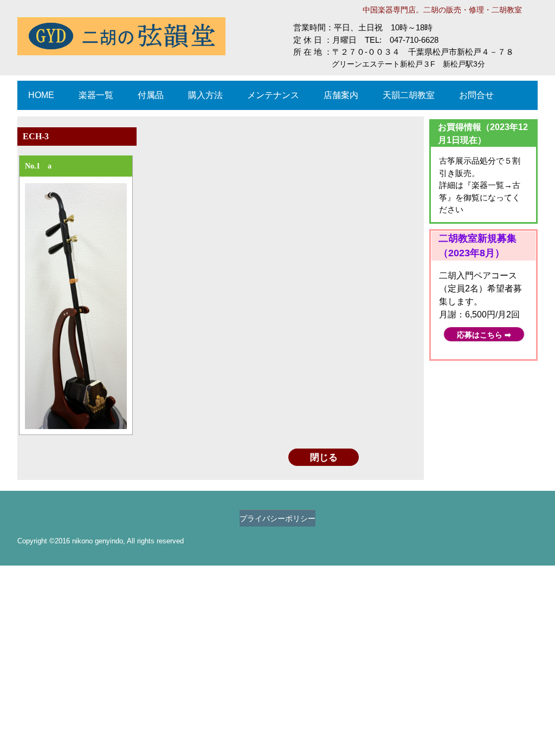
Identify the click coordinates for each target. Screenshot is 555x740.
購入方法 (205, 95)
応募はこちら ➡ (484, 335)
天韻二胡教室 (409, 95)
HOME (41, 95)
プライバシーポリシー (277, 518)
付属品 (151, 95)
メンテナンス (273, 95)
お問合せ (476, 95)
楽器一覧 (96, 95)
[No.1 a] (76, 306)
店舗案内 (341, 95)
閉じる (324, 457)
